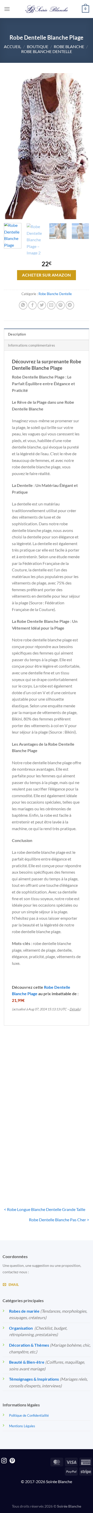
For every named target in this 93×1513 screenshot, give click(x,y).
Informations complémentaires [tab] (31, 345)
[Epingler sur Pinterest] (60, 305)
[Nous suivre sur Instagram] (4, 1461)
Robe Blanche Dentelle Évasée (69, 1167)
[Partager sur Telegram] (70, 305)
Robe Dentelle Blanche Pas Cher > (59, 1219)
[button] (7, 9)
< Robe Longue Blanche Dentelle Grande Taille (44, 1209)
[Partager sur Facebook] (32, 305)
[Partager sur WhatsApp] (23, 305)
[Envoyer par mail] (51, 305)
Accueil (12, 46)
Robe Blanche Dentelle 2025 (69, 1093)
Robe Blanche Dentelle (46, 51)
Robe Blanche (69, 46)
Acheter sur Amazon (46, 275)
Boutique (37, 46)
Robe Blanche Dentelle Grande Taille (24, 1095)
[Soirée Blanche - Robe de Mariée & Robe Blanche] (46, 9)
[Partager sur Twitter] (41, 305)
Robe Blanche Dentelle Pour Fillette (24, 1167)
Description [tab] (17, 334)
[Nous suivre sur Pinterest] (12, 1461)
